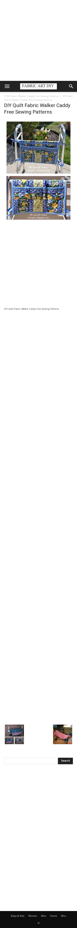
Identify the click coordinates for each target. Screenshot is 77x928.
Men (43, 916)
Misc (63, 916)
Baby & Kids (17, 916)
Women (32, 916)
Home (53, 916)
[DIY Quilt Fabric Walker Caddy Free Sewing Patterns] (38, 221)
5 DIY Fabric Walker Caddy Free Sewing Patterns (31, 96)
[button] (7, 86)
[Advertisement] (38, 40)
